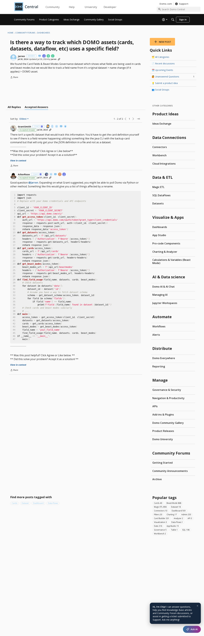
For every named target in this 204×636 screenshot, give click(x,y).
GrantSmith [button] (24, 126)
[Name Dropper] (40, 56)
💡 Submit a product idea (165, 83)
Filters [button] (158, 514)
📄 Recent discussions (163, 63)
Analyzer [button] (178, 518)
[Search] (173, 19)
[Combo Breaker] (52, 126)
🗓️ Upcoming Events (162, 70)
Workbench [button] (160, 533)
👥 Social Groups (160, 89)
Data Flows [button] (53, 503)
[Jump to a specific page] (138, 118)
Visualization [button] (160, 522)
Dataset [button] (25, 503)
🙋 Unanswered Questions (173, 76)
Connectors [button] (160, 510)
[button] (13, 57)
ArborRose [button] (24, 174)
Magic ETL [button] (160, 506)
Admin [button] (186, 514)
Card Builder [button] (161, 518)
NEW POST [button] (165, 41)
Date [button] (158, 525)
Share (14, 77)
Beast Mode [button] (174, 503)
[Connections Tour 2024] (48, 126)
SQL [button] (185, 529)
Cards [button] (14, 503)
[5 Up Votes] (53, 56)
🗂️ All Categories (160, 56)
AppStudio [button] (173, 525)
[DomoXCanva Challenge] (57, 126)
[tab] (14, 107)
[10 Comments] (48, 56)
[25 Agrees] (60, 174)
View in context (18, 160)
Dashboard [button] (38, 503)
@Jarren (33, 182)
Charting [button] (172, 514)
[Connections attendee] (47, 174)
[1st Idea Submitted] (65, 126)
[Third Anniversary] (44, 56)
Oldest (23, 118)
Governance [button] (160, 529)
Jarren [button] (21, 56)
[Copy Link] (59, 59)
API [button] (190, 518)
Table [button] (174, 529)
